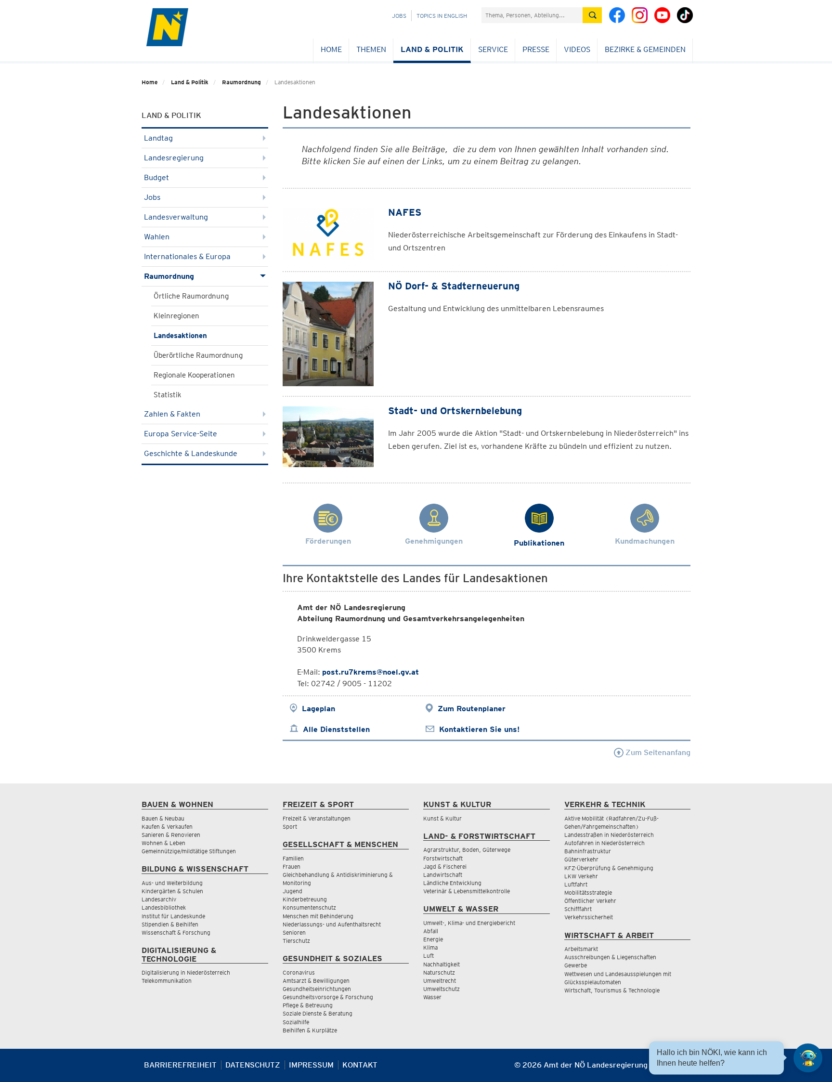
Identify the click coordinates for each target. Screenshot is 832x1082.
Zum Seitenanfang (657, 752)
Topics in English (441, 15)
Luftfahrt (575, 884)
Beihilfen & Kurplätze (310, 1030)
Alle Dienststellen (336, 729)
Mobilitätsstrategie (588, 892)
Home (331, 49)
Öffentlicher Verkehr (590, 900)
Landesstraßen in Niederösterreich (609, 834)
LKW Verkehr (581, 876)
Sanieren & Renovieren (171, 834)
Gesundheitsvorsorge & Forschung (328, 997)
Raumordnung (241, 82)
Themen (371, 49)
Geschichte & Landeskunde (190, 453)
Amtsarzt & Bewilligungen (316, 980)
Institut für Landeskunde (173, 916)
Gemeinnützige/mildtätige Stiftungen (189, 851)
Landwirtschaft (442, 874)
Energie (433, 939)
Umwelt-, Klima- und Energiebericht (469, 922)
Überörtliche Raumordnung (198, 355)
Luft (428, 955)
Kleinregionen (176, 316)
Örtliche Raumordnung (191, 296)
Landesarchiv (159, 899)
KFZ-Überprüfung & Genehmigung (608, 868)
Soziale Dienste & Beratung (317, 1013)
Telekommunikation (167, 980)
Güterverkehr (581, 859)
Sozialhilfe (296, 1022)
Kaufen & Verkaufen (167, 826)
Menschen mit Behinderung (318, 916)
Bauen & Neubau (163, 818)
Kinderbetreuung (305, 899)
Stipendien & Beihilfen (170, 924)
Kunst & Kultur (442, 818)
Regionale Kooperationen (194, 375)
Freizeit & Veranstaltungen (317, 818)
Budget (156, 177)
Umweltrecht (439, 980)
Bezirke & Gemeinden (645, 49)
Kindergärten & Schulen (172, 891)
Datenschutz (252, 1064)
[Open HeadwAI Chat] (807, 1057)
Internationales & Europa (187, 256)
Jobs (399, 15)
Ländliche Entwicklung (452, 882)
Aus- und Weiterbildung (172, 882)
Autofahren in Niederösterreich (604, 843)
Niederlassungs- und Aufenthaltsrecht (332, 924)
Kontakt (359, 1064)
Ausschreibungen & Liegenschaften (610, 957)
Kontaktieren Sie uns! (479, 729)
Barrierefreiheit (180, 1064)
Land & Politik (432, 49)
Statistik (168, 395)
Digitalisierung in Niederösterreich (186, 972)
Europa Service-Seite (180, 433)
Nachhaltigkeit (441, 964)
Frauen (291, 866)
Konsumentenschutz (309, 907)
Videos (577, 49)
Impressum (311, 1064)
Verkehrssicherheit (588, 917)
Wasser (432, 997)
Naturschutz (439, 972)
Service (493, 49)
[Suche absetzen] (592, 15)
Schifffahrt (578, 909)
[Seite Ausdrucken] (682, 1068)
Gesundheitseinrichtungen (317, 988)
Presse (535, 49)
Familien (293, 858)
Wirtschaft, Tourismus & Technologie (612, 990)
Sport (290, 826)
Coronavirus (299, 972)
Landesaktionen (180, 335)
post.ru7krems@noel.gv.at (370, 672)
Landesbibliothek (164, 907)
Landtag (158, 138)
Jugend (292, 891)
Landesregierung (174, 157)
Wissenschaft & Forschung (176, 932)
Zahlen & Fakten (172, 413)
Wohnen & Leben (163, 843)
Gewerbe (575, 965)
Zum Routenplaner (472, 708)
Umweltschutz (441, 988)
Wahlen (156, 236)
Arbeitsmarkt (581, 948)
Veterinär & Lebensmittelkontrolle (466, 891)
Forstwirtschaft (443, 858)
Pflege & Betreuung (308, 1005)
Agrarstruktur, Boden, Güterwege (466, 849)
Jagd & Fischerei (445, 866)
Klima (430, 947)
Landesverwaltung (176, 217)
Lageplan (318, 708)
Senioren (294, 932)
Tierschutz (296, 940)
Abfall (430, 931)
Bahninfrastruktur (587, 851)
